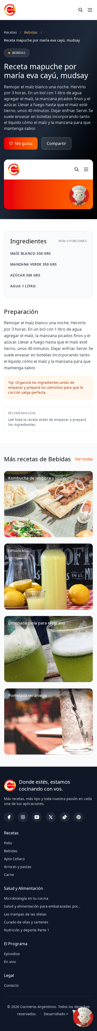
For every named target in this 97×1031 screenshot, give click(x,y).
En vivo (10, 961)
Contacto (11, 985)
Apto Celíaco (14, 858)
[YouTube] (37, 817)
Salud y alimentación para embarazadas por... (42, 906)
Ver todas (84, 459)
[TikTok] (65, 817)
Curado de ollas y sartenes (26, 922)
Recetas (10, 32)
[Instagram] (23, 817)
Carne (9, 874)
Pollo (8, 843)
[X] (51, 817)
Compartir (56, 143)
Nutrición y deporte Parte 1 (26, 930)
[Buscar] (80, 9)
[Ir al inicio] (10, 10)
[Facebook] (9, 817)
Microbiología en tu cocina (26, 898)
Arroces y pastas (17, 866)
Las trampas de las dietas (25, 914)
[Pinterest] (79, 817)
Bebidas (10, 850)
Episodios (12, 953)
